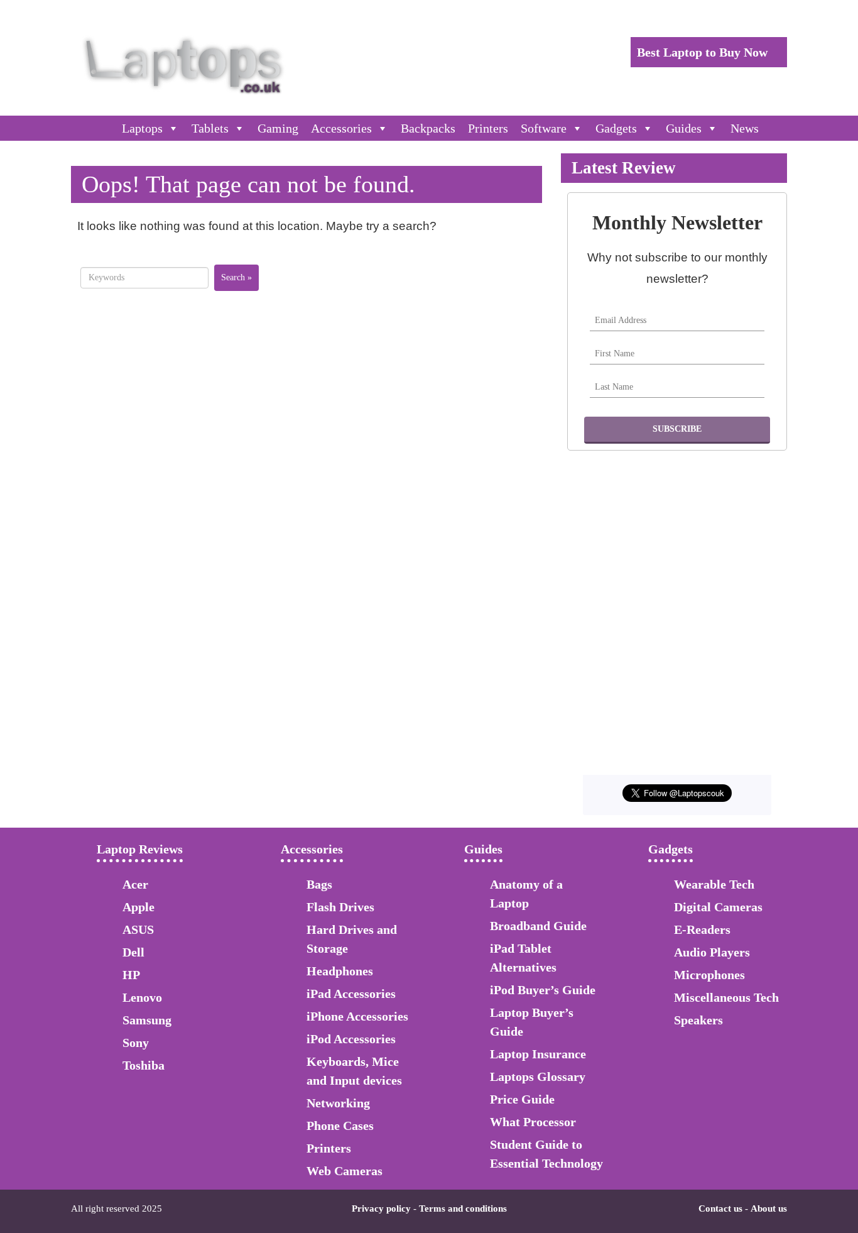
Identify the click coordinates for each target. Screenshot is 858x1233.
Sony (135, 1042)
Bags (319, 884)
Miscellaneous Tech (726, 997)
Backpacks (428, 128)
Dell (133, 952)
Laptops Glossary (537, 1076)
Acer (135, 884)
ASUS (138, 929)
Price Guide (522, 1099)
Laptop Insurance (538, 1054)
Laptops (142, 128)
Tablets (210, 128)
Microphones (709, 975)
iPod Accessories (351, 1039)
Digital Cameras (718, 907)
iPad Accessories (351, 993)
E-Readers (702, 929)
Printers (488, 128)
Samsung (146, 1020)
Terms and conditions (463, 1208)
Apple (138, 907)
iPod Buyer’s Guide (542, 990)
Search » (236, 277)
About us (769, 1208)
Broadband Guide (538, 926)
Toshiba (143, 1065)
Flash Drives (340, 907)
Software (544, 128)
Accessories (341, 128)
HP (131, 975)
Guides (684, 128)
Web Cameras (345, 1171)
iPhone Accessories (357, 1016)
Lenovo (142, 997)
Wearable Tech (714, 884)
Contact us (720, 1208)
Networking (338, 1103)
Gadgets (616, 128)
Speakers (698, 1020)
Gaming (278, 128)
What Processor (533, 1122)
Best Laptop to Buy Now (704, 52)
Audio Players (712, 952)
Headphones (340, 971)
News (744, 128)
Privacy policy (381, 1208)
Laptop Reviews (140, 849)
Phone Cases (340, 1125)
